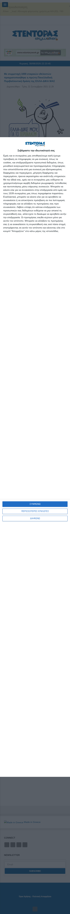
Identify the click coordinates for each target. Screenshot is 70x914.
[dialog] (35, 457)
